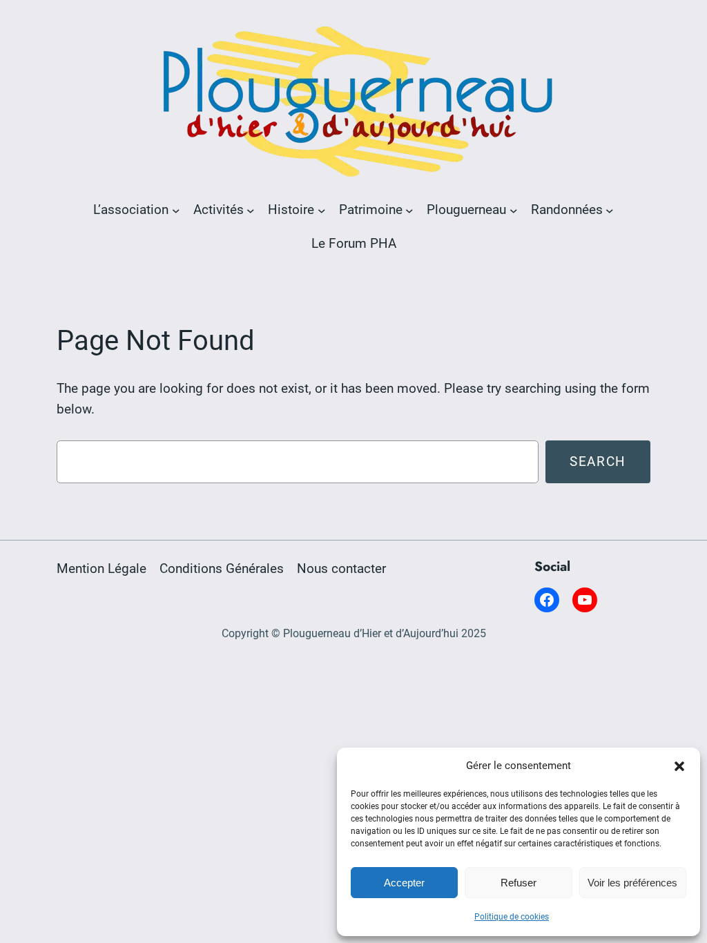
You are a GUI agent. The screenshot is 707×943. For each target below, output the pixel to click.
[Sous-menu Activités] (250, 210)
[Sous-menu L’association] (176, 210)
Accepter (404, 882)
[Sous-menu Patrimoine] (409, 210)
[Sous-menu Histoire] (322, 210)
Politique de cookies (511, 917)
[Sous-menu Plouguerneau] (514, 210)
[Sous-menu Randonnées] (610, 210)
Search (598, 461)
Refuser (518, 882)
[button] (679, 766)
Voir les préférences (632, 882)
